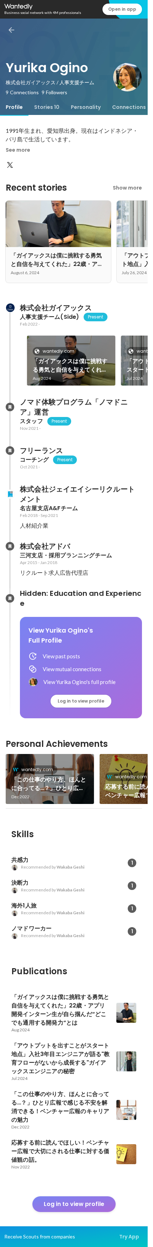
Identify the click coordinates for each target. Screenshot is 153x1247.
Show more (127, 187)
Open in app (122, 9)
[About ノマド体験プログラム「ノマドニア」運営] (10, 407)
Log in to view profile (81, 701)
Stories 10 (46, 107)
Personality (86, 107)
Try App (129, 1236)
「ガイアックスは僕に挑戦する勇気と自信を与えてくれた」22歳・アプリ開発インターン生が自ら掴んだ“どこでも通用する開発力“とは (71, 365)
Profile (14, 107)
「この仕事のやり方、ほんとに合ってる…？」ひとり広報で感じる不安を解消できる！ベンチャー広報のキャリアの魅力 (48, 784)
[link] (71, 361)
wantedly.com (58, 351)
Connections (129, 107)
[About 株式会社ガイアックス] (10, 307)
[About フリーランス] (10, 450)
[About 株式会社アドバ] (10, 546)
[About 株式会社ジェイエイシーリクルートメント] (10, 494)
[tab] (14, 107)
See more (18, 150)
